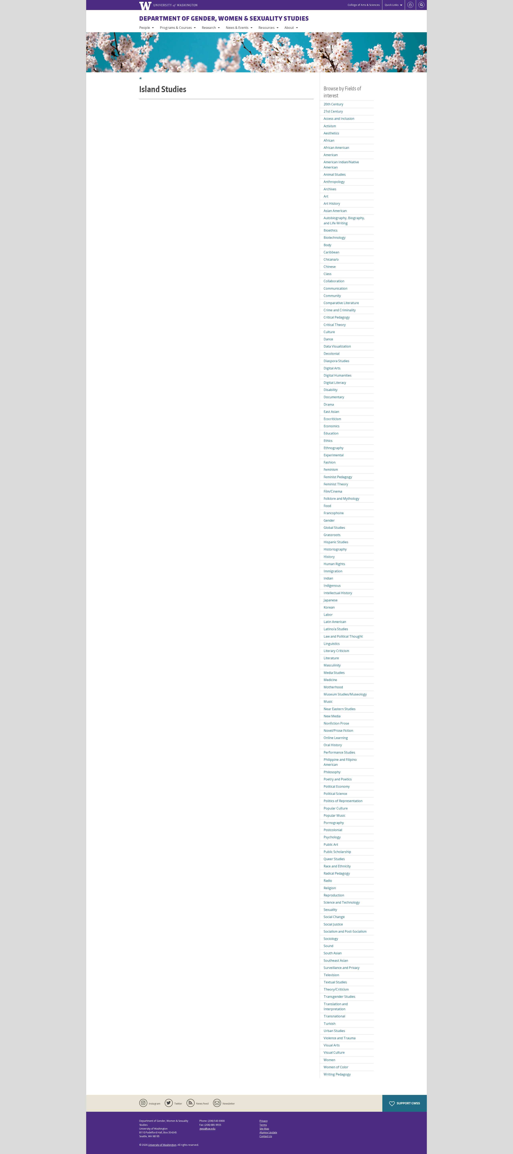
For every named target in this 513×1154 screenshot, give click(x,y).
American (331, 155)
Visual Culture (334, 1052)
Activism (330, 126)
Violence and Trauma (339, 1038)
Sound (328, 946)
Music (328, 701)
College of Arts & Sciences (364, 5)
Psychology (332, 837)
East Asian (331, 411)
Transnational (334, 1016)
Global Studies (334, 527)
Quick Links (392, 5)
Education (331, 433)
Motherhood (333, 687)
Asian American (335, 211)
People (144, 27)
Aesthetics (331, 133)
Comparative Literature (341, 303)
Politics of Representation (343, 801)
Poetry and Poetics (338, 779)
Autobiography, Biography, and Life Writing (344, 220)
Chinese (330, 266)
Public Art (331, 844)
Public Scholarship (337, 852)
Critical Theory (335, 325)
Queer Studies (334, 859)
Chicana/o (331, 259)
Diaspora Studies (336, 361)
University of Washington (162, 1145)
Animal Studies (335, 174)
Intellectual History (338, 593)
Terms (263, 1125)
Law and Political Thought (343, 636)
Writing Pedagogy (337, 1074)
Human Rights (334, 564)
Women (329, 1060)
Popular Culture (336, 808)
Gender (329, 520)
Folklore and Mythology (341, 498)
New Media (332, 716)
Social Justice (333, 924)
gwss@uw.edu (207, 1128)
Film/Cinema (333, 491)
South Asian (333, 953)
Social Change (334, 917)
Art (326, 196)
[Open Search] (421, 5)
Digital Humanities (337, 375)
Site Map (264, 1128)
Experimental (333, 455)
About (289, 27)
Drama (329, 404)
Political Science (335, 793)
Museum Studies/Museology (345, 694)
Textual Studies (335, 982)
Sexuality (330, 909)
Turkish (329, 1023)
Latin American (335, 622)
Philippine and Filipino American (340, 762)
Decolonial (331, 353)
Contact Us (266, 1136)
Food (327, 506)
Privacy (264, 1121)
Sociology (331, 938)
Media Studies (334, 672)
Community (332, 295)
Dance (328, 339)
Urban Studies (334, 1031)
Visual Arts (332, 1045)
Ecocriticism (332, 419)
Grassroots (332, 535)
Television (331, 975)
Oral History (333, 745)
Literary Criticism (336, 651)
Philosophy (332, 772)
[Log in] (410, 5)
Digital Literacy (335, 382)
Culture (329, 332)
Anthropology (334, 181)
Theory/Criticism (336, 989)
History (329, 556)
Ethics (328, 440)
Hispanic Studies (336, 542)
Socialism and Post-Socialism (345, 931)
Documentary (334, 397)
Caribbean (331, 252)
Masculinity (332, 665)
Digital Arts (332, 368)
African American (336, 147)
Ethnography (333, 448)
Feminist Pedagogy (338, 477)
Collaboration (334, 281)
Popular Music (334, 815)
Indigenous (332, 585)
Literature (331, 658)
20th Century (333, 104)
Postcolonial (333, 830)
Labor (328, 614)
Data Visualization (337, 346)
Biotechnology (334, 237)
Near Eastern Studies (339, 709)
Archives (330, 189)
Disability (330, 390)
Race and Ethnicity (337, 866)
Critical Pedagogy (337, 317)
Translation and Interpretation (336, 1006)
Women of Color (336, 1067)
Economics (331, 426)
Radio (328, 880)
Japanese (330, 600)
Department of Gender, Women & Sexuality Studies (224, 18)
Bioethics (330, 230)
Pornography (334, 822)
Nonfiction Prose (336, 723)
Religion (330, 888)
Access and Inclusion (339, 118)
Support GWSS (408, 1103)
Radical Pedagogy (337, 873)
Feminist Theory (336, 484)
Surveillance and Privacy (342, 968)
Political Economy (337, 786)
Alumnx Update (268, 1132)
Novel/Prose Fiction (338, 730)
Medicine (330, 680)
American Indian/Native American (341, 164)
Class (327, 274)
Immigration (333, 571)
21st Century (333, 111)
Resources (266, 27)
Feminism (331, 469)
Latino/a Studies (336, 629)
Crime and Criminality (340, 310)
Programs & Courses (176, 27)
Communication (335, 288)
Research (209, 27)
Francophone (334, 513)
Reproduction (334, 895)
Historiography (335, 549)
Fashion (329, 462)
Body (327, 245)
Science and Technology (342, 902)
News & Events (237, 27)
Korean (329, 607)
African (329, 140)
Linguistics (332, 643)
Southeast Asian (336, 960)
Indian (328, 578)
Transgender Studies (339, 996)
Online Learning (336, 738)
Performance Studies (339, 752)
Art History (332, 203)
